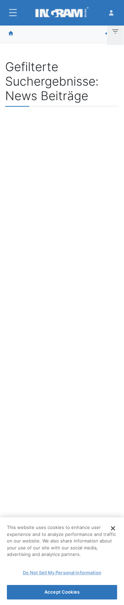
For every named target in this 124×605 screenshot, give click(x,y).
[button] (12, 12)
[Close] (113, 528)
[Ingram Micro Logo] (62, 13)
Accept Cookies (62, 592)
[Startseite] (10, 33)
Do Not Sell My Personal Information (62, 572)
